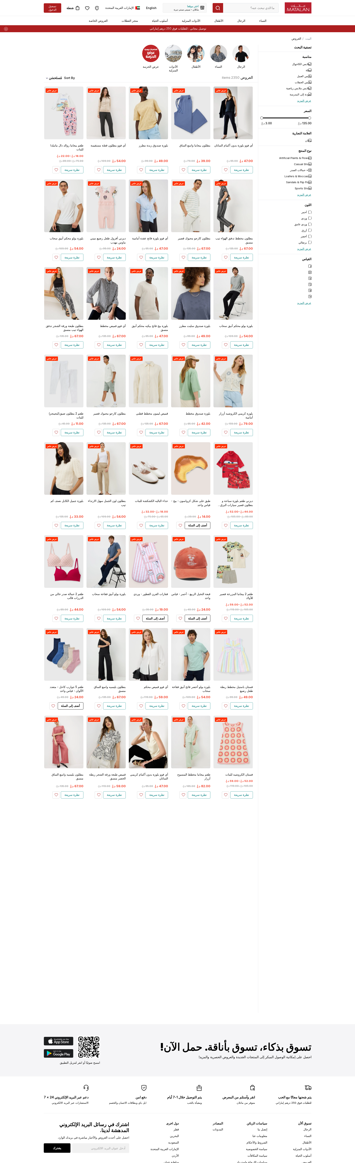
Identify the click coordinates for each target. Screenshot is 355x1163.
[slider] (261, 118)
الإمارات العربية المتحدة (165, 1149)
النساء (262, 20)
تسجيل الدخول (52, 8)
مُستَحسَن (55, 78)
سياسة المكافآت (257, 1155)
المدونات (218, 1129)
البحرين (174, 1136)
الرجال (241, 20)
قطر (176, 1129)
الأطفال (218, 20)
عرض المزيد (304, 100)
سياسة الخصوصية (256, 1149)
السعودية (173, 1142)
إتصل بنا (262, 1129)
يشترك (57, 1148)
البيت (308, 38)
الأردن (175, 1155)
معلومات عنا (259, 1136)
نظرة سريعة (241, 169)
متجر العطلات (130, 20)
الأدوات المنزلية (191, 20)
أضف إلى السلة (197, 525)
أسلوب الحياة (160, 20)
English (151, 8)
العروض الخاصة (98, 20)
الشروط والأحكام (257, 1142)
